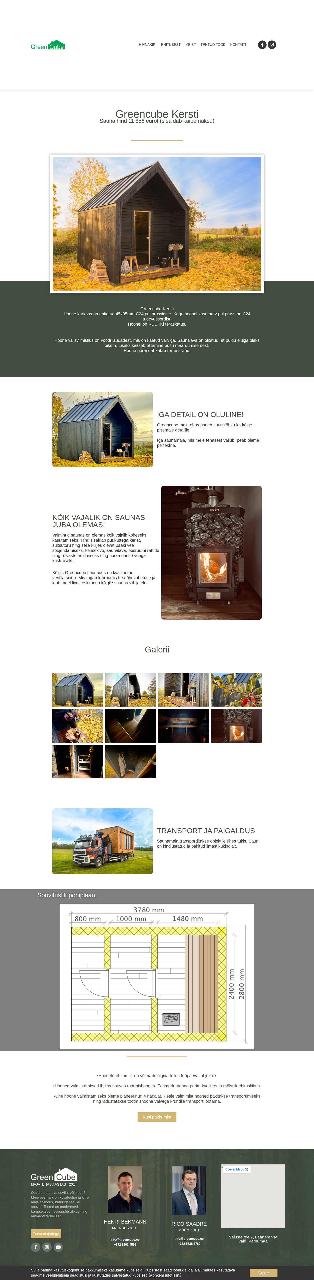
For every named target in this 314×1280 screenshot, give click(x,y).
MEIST (190, 44)
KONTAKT (238, 44)
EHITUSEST (171, 44)
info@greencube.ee (124, 1239)
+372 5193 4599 (125, 1244)
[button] (58, 841)
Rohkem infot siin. (165, 1275)
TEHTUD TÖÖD (213, 44)
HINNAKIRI (147, 44)
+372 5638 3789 (189, 1243)
